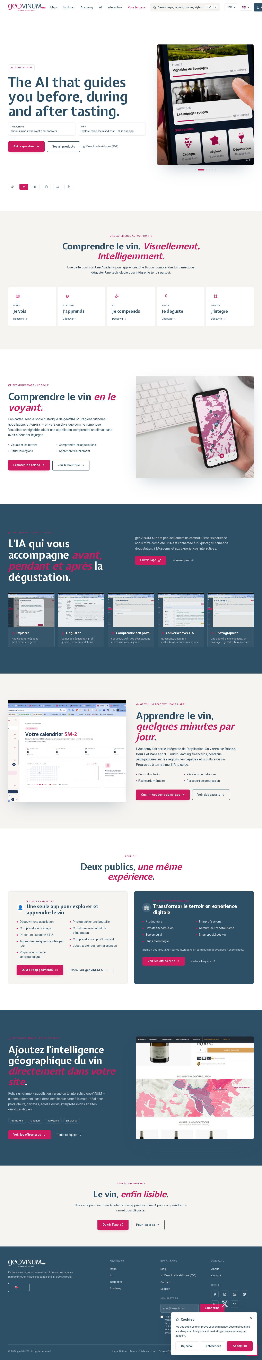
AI (100, 7)
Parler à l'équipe (201, 961)
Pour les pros (137, 7)
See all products (68, 135)
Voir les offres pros (161, 961)
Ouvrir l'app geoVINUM (38, 970)
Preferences (212, 1346)
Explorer (69, 7)
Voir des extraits (208, 794)
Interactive (115, 7)
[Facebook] (215, 1294)
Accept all (240, 1346)
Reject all (187, 1346)
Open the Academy (26, 135)
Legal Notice (119, 1351)
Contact (165, 1282)
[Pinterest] (244, 1294)
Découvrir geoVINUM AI (87, 970)
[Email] (234, 1304)
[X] (224, 1304)
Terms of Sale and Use (142, 1351)
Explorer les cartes (26, 465)
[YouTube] (215, 1304)
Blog (163, 1268)
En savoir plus (180, 560)
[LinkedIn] (234, 1294)
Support (165, 1288)
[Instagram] (224, 1294)
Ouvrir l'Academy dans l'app (160, 794)
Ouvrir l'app (148, 560)
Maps (54, 7)
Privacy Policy (166, 1351)
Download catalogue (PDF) (107, 135)
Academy (86, 7)
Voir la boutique (69, 465)
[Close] (251, 1318)
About (215, 1268)
